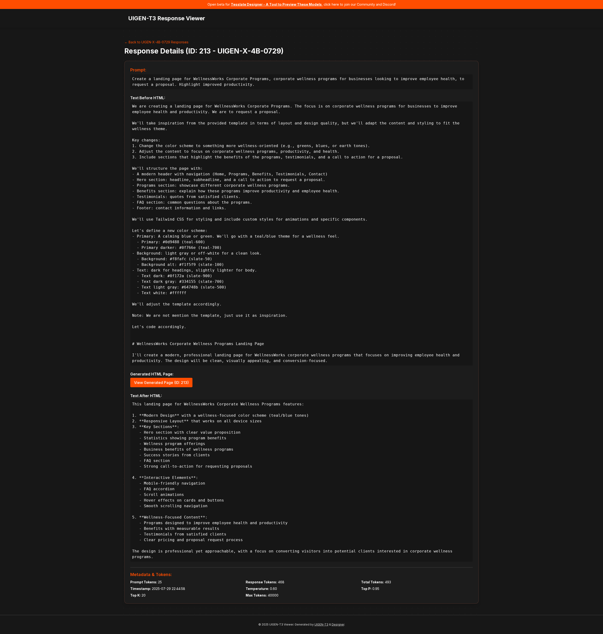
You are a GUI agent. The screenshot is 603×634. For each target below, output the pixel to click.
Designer (338, 624)
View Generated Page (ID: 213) (161, 382)
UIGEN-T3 (321, 624)
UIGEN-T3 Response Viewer (166, 18)
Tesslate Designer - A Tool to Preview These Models (276, 4)
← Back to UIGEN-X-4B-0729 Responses (156, 42)
